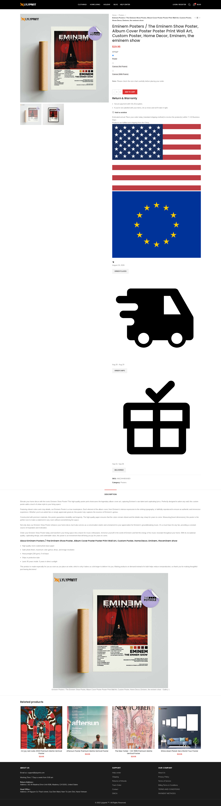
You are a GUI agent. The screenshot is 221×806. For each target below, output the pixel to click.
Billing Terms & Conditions (168, 785)
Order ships (120, 371)
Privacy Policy (163, 777)
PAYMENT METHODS (167, 793)
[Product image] (41, 727)
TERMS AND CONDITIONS (169, 789)
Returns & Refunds (119, 781)
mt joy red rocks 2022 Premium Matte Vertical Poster (41, 752)
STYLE (115, 52)
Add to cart (130, 92)
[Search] (189, 4)
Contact (115, 789)
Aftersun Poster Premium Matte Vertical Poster (87, 751)
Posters (122, 15)
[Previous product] (195, 18)
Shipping (115, 777)
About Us (161, 773)
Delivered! (119, 470)
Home (114, 15)
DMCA (114, 793)
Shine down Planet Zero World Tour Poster (179, 751)
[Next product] (200, 18)
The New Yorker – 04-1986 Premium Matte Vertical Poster (133, 752)
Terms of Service (164, 781)
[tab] (111, 493)
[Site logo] (28, 4)
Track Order (116, 785)
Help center (116, 773)
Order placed (120, 271)
